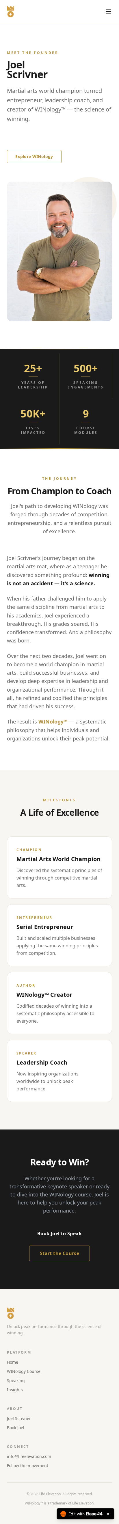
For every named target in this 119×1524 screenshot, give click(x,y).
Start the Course (59, 1253)
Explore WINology (34, 156)
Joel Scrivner (19, 1418)
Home (12, 1362)
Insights (15, 1389)
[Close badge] (108, 1514)
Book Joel (15, 1427)
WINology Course (23, 1371)
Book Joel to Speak (35, 139)
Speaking (16, 1380)
